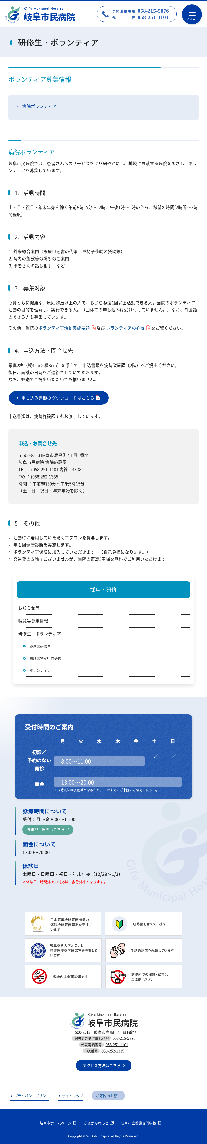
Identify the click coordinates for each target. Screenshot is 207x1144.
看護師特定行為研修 (45, 658)
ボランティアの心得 (125, 328)
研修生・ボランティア (39, 634)
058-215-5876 (124, 1038)
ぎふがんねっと (96, 1122)
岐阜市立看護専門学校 (138, 1122)
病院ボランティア (39, 106)
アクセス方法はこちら (102, 1065)
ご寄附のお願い (108, 1095)
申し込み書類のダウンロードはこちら (57, 398)
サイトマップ (72, 1095)
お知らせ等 (29, 608)
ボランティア (40, 670)
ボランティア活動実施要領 (64, 328)
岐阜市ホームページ (55, 1122)
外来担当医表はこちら (46, 829)
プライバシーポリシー (31, 1095)
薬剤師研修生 (40, 646)
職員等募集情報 (33, 621)
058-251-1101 (117, 1044)
